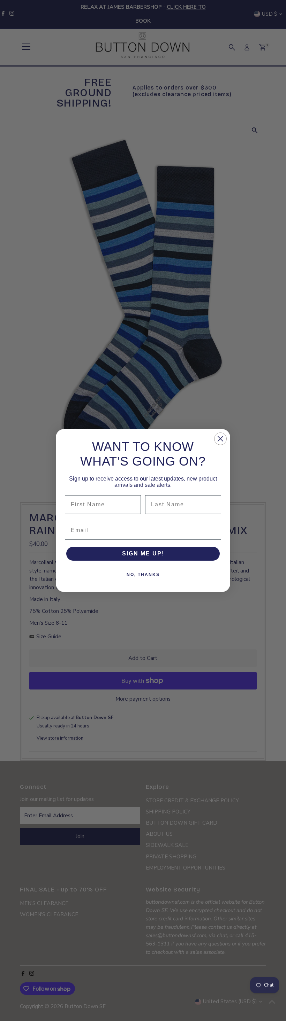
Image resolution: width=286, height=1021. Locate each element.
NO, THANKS (143, 574)
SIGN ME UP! (143, 553)
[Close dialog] (220, 438)
